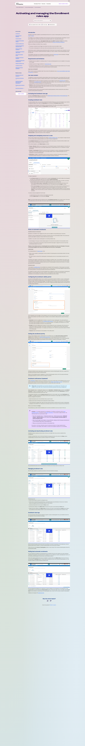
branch (32, 35)
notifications (32, 380)
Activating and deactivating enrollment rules (20, 61)
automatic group (62, 80)
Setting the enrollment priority (19, 55)
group (29, 35)
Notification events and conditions (19, 76)
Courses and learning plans (29, 7)
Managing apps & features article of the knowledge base (57, 95)
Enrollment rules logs (19, 65)
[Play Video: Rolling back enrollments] (49, 575)
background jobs (41, 592)
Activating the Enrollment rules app (20, 41)
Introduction (18, 33)
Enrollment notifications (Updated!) (20, 58)
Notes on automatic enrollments (58, 42)
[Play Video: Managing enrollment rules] (49, 486)
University (43, 3)
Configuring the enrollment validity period (20, 52)
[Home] (19, 4)
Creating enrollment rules (53, 137)
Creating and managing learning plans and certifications (19, 82)
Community (48, 3)
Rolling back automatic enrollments (19, 68)
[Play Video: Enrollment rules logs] (49, 531)
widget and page (48, 321)
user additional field (37, 81)
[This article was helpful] (47, 601)
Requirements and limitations (18, 36)
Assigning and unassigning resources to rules (20, 46)
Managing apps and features (20, 85)
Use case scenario (18, 38)
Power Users (56, 54)
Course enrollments (37, 7)
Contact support (21, 93)
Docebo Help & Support (20, 7)
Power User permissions (19, 88)
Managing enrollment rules (20, 63)
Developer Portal (37, 3)
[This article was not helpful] (50, 601)
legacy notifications (49, 412)
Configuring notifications (20, 78)
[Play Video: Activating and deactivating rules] (49, 452)
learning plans (40, 251)
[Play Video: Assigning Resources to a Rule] (49, 216)
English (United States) (63, 3)
